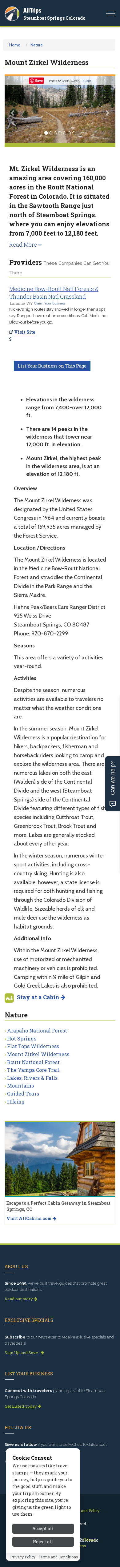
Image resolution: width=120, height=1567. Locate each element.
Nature (36, 44)
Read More (23, 244)
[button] (13, 109)
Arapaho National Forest (37, 1030)
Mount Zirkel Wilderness (38, 1054)
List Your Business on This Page (52, 366)
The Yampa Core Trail (33, 1070)
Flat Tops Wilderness (33, 1046)
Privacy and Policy (82, 1510)
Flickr (87, 80)
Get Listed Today (21, 1406)
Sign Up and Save (22, 1352)
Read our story (19, 1299)
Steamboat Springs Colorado (54, 18)
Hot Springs (21, 1038)
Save (39, 80)
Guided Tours (23, 1093)
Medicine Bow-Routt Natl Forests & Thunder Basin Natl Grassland (53, 292)
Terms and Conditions (58, 1556)
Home (14, 44)
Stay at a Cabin (39, 997)
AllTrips (32, 10)
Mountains (20, 1085)
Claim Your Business (49, 303)
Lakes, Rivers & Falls (32, 1078)
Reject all (43, 1542)
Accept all (43, 1528)
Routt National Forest (33, 1062)
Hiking (16, 1101)
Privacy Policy (22, 1556)
